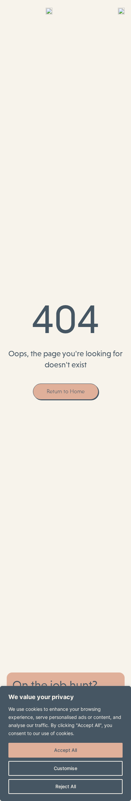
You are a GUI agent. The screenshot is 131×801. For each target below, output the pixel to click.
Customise (65, 768)
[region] (65, 743)
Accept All (65, 750)
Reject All (65, 786)
